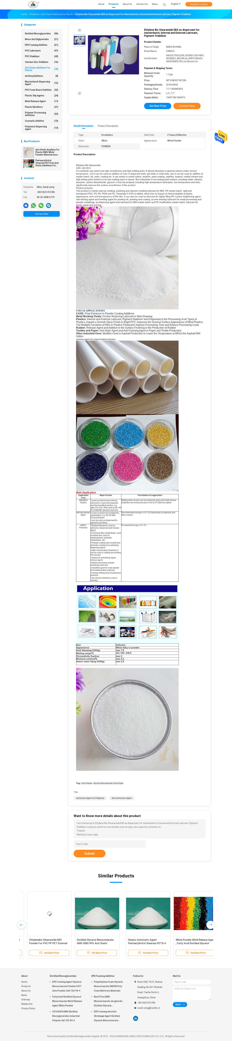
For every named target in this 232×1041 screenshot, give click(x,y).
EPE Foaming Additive (41, 45)
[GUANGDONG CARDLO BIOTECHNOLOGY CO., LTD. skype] (48, 205)
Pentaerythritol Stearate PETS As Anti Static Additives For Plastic (47, 163)
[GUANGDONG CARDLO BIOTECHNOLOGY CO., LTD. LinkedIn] (135, 1018)
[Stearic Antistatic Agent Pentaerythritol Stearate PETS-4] (43, 913)
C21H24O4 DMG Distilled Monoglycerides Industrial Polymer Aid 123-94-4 (66, 1016)
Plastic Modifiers (41, 107)
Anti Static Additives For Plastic (41, 69)
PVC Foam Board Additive (41, 90)
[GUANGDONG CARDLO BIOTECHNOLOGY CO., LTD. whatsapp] (33, 205)
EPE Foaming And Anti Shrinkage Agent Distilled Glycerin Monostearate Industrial (107, 1016)
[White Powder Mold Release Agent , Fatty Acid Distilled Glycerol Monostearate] (91, 913)
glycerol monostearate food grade (108, 783)
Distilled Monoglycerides (41, 33)
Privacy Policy (28, 1008)
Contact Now (41, 214)
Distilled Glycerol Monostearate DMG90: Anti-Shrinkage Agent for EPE (138, 943)
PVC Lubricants (41, 50)
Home (24, 982)
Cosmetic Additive (41, 121)
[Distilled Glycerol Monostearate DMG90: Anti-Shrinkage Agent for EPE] (139, 913)
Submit (89, 853)
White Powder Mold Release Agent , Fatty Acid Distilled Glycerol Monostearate (91, 943)
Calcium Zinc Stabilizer (41, 62)
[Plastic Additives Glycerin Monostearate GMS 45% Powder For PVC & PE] (186, 913)
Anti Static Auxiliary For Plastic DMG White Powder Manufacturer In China (47, 152)
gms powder (86, 783)
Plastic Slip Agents (41, 95)
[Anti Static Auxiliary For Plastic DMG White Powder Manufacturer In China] (28, 152)
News (24, 995)
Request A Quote (199, 4)
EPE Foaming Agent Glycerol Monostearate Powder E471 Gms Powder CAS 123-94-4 (66, 986)
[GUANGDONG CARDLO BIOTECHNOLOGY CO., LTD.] (34, 5)
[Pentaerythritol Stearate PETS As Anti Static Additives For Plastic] (28, 163)
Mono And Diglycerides (41, 39)
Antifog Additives (41, 76)
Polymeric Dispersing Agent (41, 127)
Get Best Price (157, 105)
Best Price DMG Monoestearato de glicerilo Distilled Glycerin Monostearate (108, 1001)
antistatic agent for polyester (90, 798)
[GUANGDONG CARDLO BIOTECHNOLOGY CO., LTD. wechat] (41, 205)
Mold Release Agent (41, 101)
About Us (26, 990)
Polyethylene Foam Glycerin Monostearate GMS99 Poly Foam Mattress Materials (108, 986)
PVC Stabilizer (41, 56)
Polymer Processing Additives (41, 113)
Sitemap (25, 999)
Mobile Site (27, 1004)
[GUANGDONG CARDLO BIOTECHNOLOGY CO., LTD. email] (25, 205)
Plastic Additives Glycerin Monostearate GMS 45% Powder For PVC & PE (185, 943)
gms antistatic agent (122, 798)
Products (26, 986)
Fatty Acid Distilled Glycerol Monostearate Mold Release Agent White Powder (67, 1001)
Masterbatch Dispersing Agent (41, 82)
